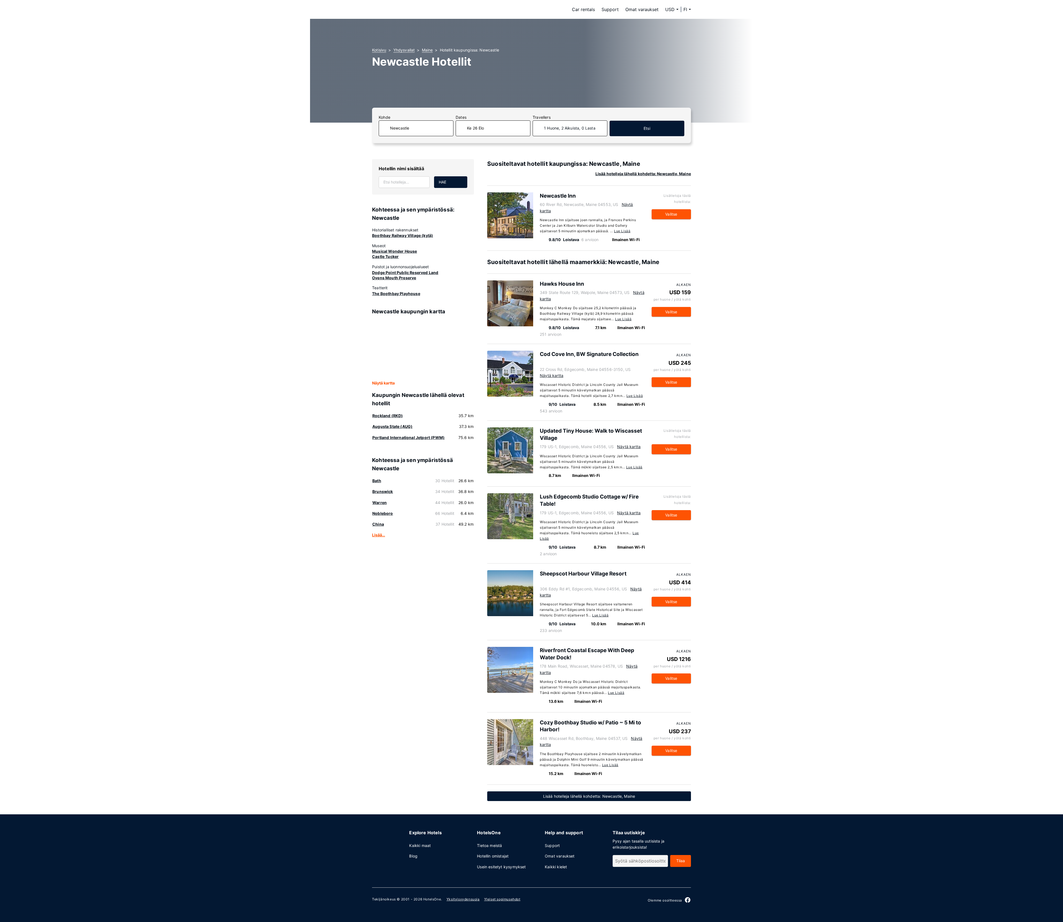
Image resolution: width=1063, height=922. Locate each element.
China (378, 524)
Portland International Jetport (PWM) (408, 437)
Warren (379, 502)
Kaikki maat (420, 845)
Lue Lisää (622, 231)
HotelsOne (432, 899)
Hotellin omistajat (493, 856)
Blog (413, 856)
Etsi (647, 128)
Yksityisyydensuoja (463, 899)
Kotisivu (379, 50)
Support (610, 9)
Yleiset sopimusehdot (502, 899)
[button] (687, 9)
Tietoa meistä (489, 845)
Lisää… (378, 535)
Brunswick (382, 491)
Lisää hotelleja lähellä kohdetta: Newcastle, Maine (643, 173)
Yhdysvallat (404, 50)
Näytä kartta (383, 383)
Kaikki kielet (556, 866)
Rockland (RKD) (387, 415)
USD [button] (670, 9)
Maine (427, 50)
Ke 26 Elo (475, 128)
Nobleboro (382, 513)
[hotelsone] (407, 9)
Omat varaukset (642, 9)
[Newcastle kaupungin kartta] (423, 348)
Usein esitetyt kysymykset (501, 866)
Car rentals (583, 9)
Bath (376, 480)
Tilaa (680, 860)
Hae (443, 182)
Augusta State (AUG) (392, 426)
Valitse (671, 214)
